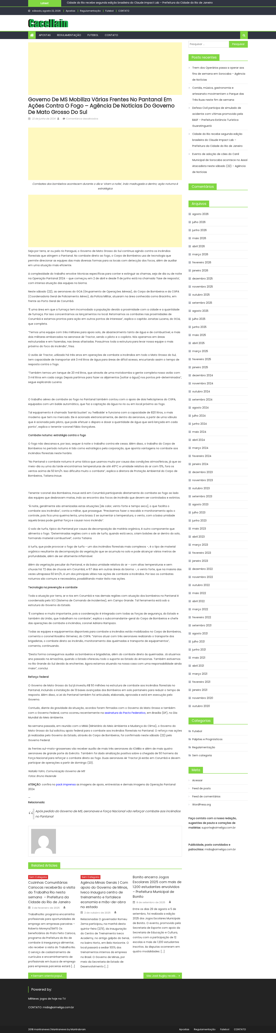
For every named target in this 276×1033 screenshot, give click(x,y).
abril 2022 (198, 601)
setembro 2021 (201, 625)
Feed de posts (201, 788)
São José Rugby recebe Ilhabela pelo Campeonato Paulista (164, 976)
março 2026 (200, 254)
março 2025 (200, 351)
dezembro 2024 (202, 375)
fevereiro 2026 (201, 262)
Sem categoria (38, 877)
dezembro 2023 (202, 472)
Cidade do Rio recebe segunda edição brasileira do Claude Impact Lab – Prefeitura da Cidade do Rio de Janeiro (217, 140)
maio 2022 (199, 593)
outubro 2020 (201, 706)
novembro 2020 (202, 698)
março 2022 (200, 609)
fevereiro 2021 (201, 682)
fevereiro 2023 (201, 553)
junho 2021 (199, 649)
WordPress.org (201, 804)
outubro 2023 (201, 488)
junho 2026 (199, 230)
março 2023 (200, 545)
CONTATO (123, 10)
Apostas (70, 10)
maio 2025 (199, 335)
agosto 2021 (200, 633)
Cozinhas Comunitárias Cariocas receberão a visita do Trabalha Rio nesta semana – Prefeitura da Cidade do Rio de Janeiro (51, 892)
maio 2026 (199, 238)
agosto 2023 (200, 504)
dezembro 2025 (202, 278)
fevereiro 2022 (201, 617)
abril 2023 (198, 537)
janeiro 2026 (200, 270)
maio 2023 (199, 528)
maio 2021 (198, 658)
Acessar (197, 780)
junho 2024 (199, 424)
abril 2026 (198, 246)
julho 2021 (198, 641)
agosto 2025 (200, 311)
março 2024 (200, 448)
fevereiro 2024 (201, 456)
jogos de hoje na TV (53, 999)
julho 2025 (198, 319)
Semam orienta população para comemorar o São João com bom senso (50, 976)
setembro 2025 (202, 303)
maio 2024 (199, 432)
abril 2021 (198, 666)
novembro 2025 (202, 286)
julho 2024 (199, 416)
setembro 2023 (202, 496)
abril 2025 (198, 343)
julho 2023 (198, 512)
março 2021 (199, 674)
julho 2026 (199, 222)
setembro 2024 (202, 399)
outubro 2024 (201, 391)
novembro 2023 (202, 480)
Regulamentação (90, 10)
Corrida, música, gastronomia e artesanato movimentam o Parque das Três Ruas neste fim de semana (218, 94)
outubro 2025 (201, 295)
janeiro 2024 (200, 464)
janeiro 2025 (200, 367)
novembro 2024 (202, 383)
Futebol (109, 10)
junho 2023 (199, 520)
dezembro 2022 (202, 569)
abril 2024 (198, 440)
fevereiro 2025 (201, 359)
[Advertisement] (105, 68)
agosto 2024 (200, 407)
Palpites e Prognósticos (207, 739)
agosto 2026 (200, 214)
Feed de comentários (206, 796)
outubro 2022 (201, 585)
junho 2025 (199, 327)
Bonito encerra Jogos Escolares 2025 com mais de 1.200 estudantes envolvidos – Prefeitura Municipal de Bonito (157, 887)
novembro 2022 (202, 577)
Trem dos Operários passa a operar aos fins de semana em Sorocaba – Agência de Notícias (218, 74)
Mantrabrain (78, 1029)
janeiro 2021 (199, 690)
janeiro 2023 (200, 561)
